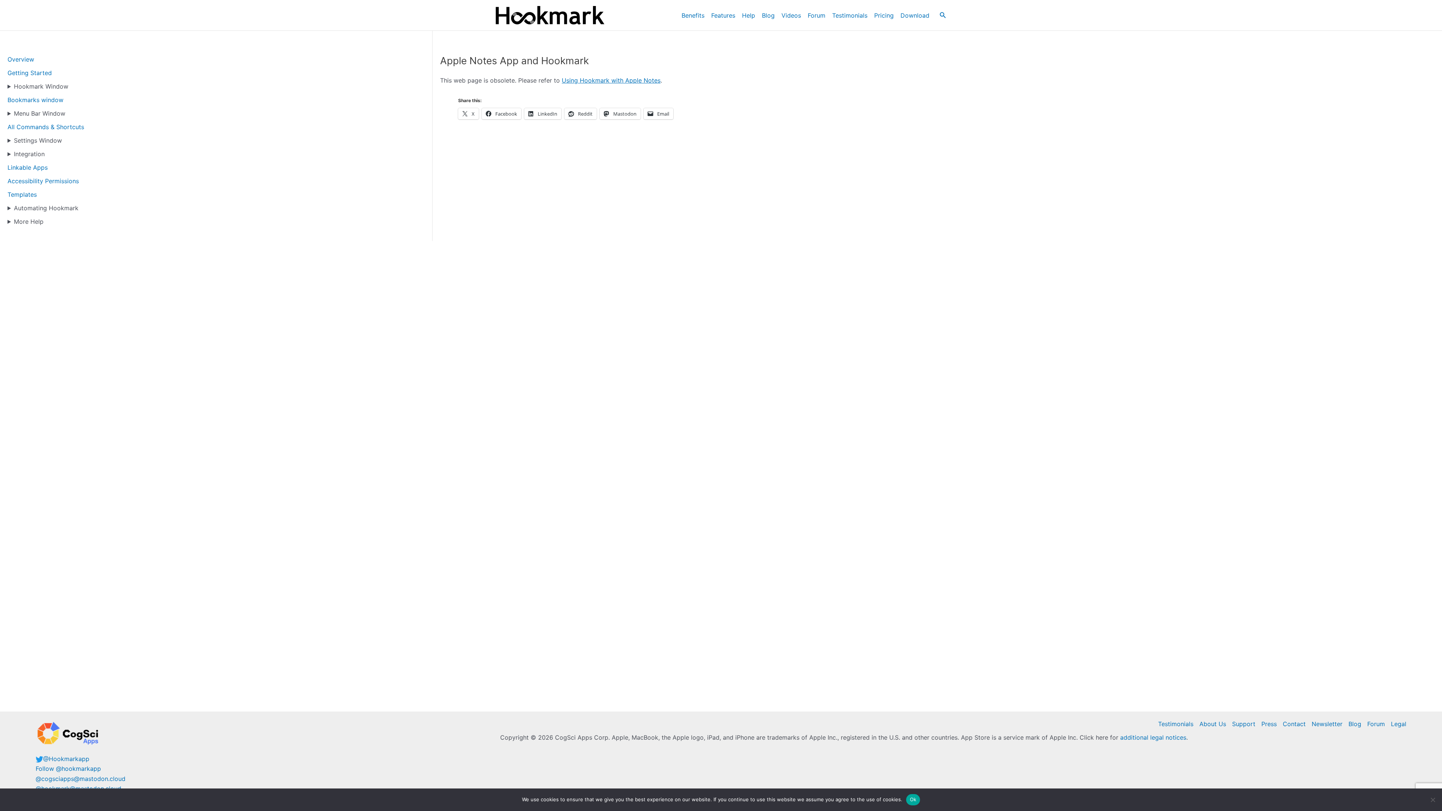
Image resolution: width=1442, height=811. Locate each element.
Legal (1398, 724)
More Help (29, 221)
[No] (1432, 799)
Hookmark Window (41, 86)
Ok (913, 799)
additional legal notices (1153, 737)
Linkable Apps (28, 167)
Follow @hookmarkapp (68, 768)
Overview (21, 59)
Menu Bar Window (39, 113)
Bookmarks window (35, 100)
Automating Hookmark (46, 208)
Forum (816, 15)
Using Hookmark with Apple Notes (611, 80)
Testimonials (849, 15)
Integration (29, 154)
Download (914, 15)
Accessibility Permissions (43, 181)
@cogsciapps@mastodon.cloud (80, 778)
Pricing (884, 15)
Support (1243, 724)
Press (1269, 724)
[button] (943, 15)
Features (723, 15)
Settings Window (38, 140)
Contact (1294, 724)
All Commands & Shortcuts (46, 127)
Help (748, 15)
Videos (791, 15)
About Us (1212, 724)
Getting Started (30, 73)
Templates (22, 194)
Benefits (693, 15)
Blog (768, 15)
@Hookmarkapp (66, 759)
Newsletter (1327, 724)
